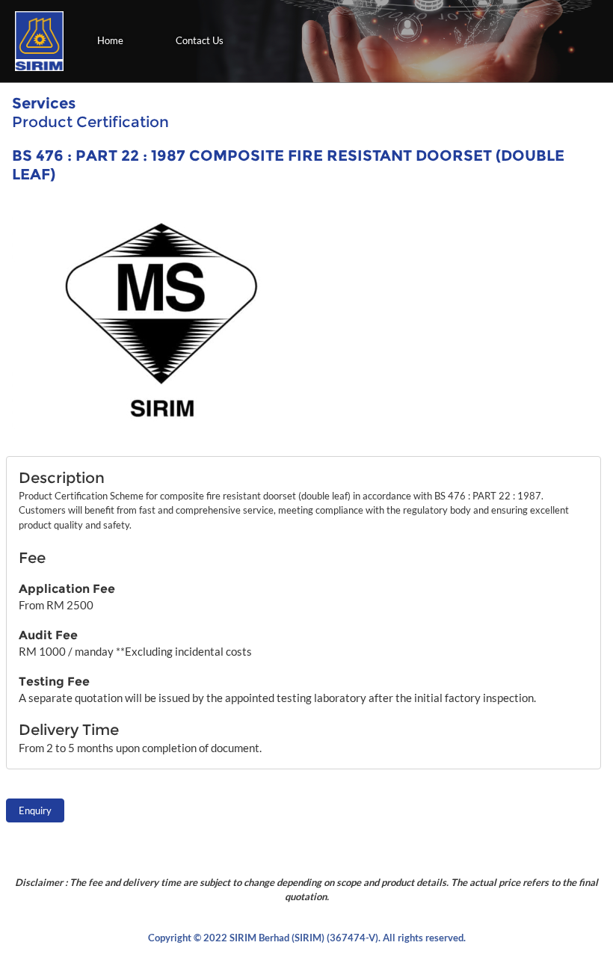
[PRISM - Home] (39, 41)
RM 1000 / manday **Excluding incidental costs (135, 651)
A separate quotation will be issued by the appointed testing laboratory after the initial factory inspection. (277, 697)
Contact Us (200, 40)
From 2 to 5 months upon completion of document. (140, 747)
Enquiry (35, 810)
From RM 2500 (56, 605)
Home (110, 40)
